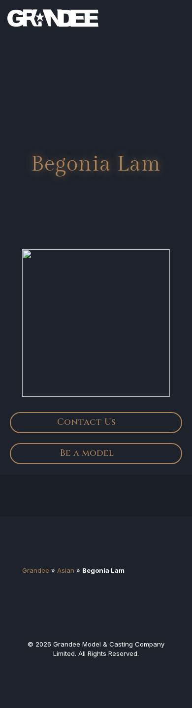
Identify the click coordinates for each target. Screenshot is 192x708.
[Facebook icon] (96, 670)
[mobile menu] (178, 14)
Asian (65, 570)
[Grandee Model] (52, 14)
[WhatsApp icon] (78, 670)
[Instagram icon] (113, 670)
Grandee (35, 570)
